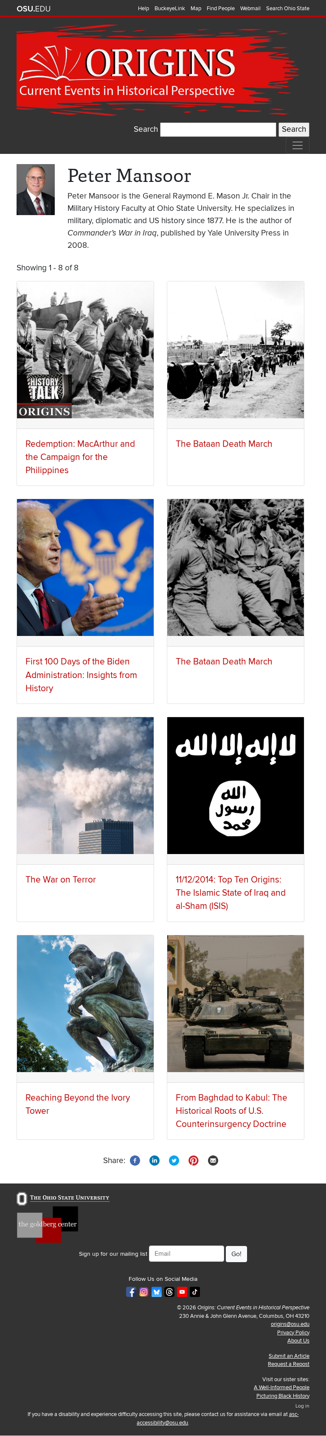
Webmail (250, 8)
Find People (221, 8)
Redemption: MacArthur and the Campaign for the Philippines (80, 457)
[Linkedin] (154, 1160)
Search (146, 129)
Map (196, 8)
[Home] (160, 70)
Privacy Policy (293, 1332)
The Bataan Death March (224, 444)
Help (143, 8)
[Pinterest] (193, 1160)
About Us (298, 1340)
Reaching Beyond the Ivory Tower (77, 1104)
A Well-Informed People (281, 1387)
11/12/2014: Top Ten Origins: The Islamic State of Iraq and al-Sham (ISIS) (231, 892)
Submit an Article (289, 1356)
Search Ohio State (287, 8)
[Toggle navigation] (297, 145)
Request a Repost (288, 1364)
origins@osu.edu (290, 1324)
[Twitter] (174, 1160)
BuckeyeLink (170, 8)
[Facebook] (135, 1160)
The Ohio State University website (34, 9)
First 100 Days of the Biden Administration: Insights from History (81, 674)
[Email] (213, 1160)
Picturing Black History (282, 1396)
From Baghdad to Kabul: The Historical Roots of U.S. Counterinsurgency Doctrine (231, 1111)
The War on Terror (60, 879)
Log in (302, 1406)
